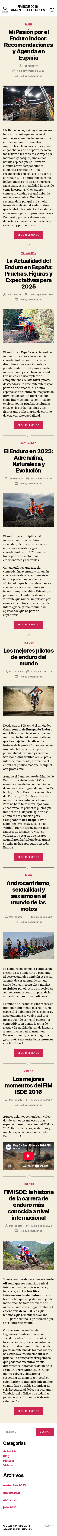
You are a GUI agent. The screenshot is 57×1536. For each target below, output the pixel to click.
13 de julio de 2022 (41, 1099)
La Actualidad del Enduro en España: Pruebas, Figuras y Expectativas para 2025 (28, 273)
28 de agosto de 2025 (41, 294)
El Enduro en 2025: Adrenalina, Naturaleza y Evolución (28, 461)
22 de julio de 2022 (41, 671)
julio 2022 (9, 1507)
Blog (28, 24)
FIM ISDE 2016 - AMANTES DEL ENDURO (28, 8)
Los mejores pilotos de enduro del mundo (28, 657)
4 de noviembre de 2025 (30, 70)
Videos (28, 1071)
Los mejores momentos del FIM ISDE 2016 (28, 1085)
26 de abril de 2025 (41, 478)
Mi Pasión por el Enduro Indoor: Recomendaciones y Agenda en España (28, 45)
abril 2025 (10, 1500)
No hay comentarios (30, 75)
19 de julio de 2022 (41, 916)
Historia (28, 642)
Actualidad (28, 253)
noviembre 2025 (14, 1485)
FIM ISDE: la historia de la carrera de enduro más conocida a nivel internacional (28, 1205)
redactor (33, 65)
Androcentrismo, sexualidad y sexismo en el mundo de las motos (28, 896)
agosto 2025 (12, 1492)
